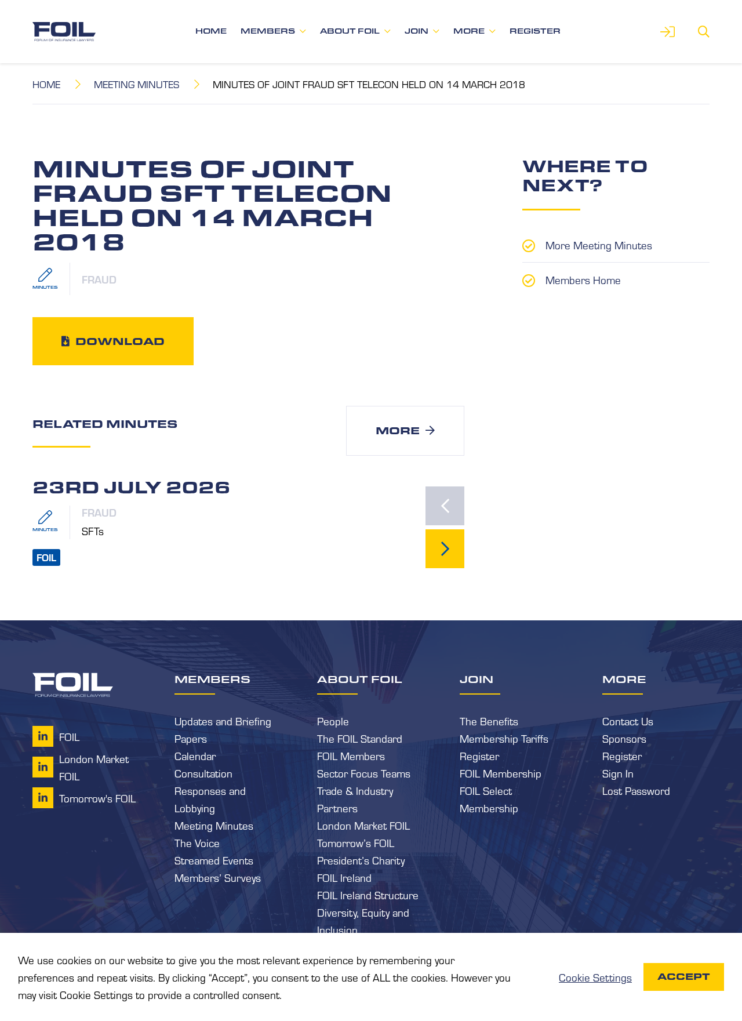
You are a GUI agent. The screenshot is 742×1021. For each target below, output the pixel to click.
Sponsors (624, 738)
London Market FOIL (363, 825)
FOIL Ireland (344, 877)
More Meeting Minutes (598, 244)
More (469, 31)
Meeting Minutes (136, 84)
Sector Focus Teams (363, 772)
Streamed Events (213, 859)
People (333, 720)
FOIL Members (351, 755)
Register (535, 31)
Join (416, 31)
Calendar (195, 755)
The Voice (197, 842)
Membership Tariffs (504, 738)
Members (268, 31)
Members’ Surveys (217, 877)
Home (211, 31)
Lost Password (636, 790)
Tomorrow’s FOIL (355, 842)
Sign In (618, 772)
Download (120, 340)
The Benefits (489, 720)
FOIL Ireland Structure (368, 894)
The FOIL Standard (359, 738)
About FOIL (350, 31)
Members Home (583, 279)
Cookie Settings (595, 976)
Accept (683, 976)
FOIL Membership (500, 772)
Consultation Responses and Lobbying (210, 790)
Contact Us (627, 720)
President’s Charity (361, 859)
